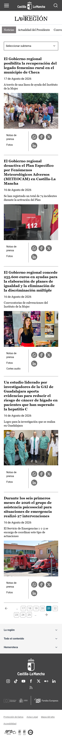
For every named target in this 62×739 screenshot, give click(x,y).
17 (23, 608)
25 (29, 614)
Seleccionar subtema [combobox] (18, 45)
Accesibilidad (9, 723)
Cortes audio (13, 368)
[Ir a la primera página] (8, 608)
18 (29, 608)
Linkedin (54, 681)
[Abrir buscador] (55, 5)
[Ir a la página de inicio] (31, 5)
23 (16, 614)
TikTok (16, 681)
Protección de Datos (13, 717)
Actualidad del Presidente (34, 29)
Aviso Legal (32, 717)
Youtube (23, 681)
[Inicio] (31, 666)
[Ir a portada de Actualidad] (31, 18)
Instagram (8, 681)
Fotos (9, 144)
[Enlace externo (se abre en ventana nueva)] (24, 732)
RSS (31, 687)
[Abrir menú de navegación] (6, 5)
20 (42, 608)
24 (22, 614)
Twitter (38, 681)
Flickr (46, 681)
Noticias (9, 29)
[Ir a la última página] (43, 614)
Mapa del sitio (48, 717)
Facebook (31, 681)
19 (36, 608)
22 (55, 608)
